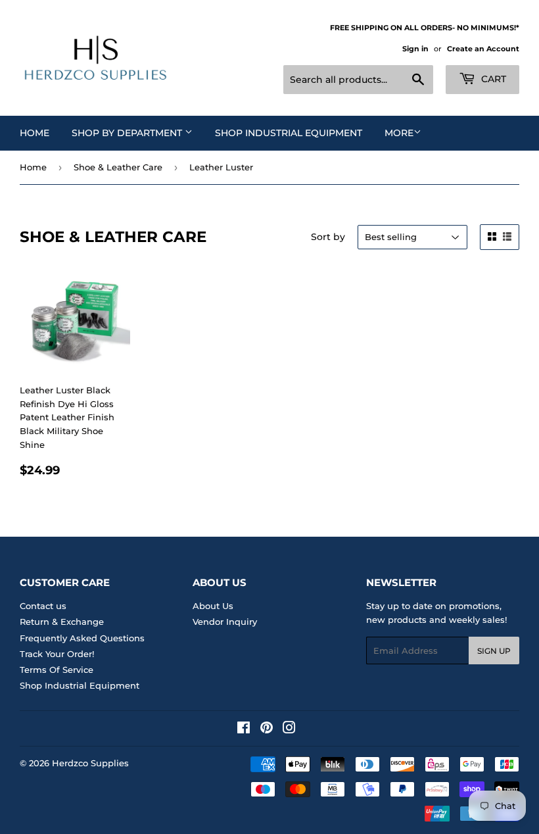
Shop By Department (128, 133)
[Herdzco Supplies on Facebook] (243, 729)
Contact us (43, 606)
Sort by (328, 237)
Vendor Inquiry (225, 621)
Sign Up (494, 651)
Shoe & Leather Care (118, 167)
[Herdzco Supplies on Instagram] (289, 729)
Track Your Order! (57, 654)
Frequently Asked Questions (82, 638)
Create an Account (483, 48)
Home (34, 133)
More (399, 133)
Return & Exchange (62, 621)
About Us (213, 606)
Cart (492, 79)
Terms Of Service (56, 669)
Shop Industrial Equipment (288, 133)
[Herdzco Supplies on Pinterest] (266, 729)
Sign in (415, 48)
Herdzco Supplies (90, 763)
